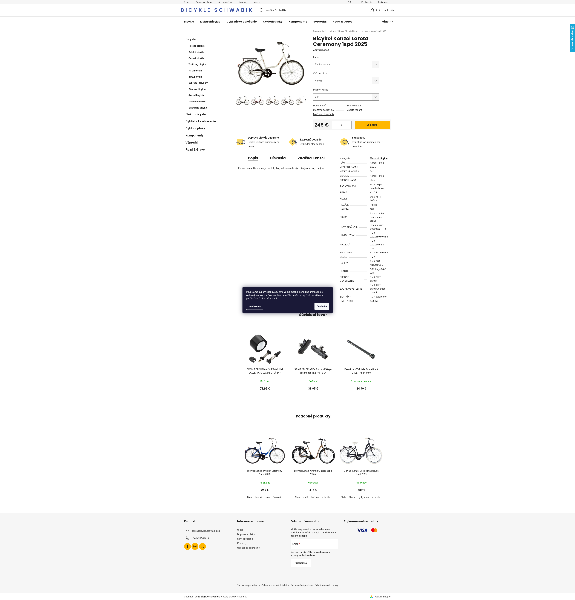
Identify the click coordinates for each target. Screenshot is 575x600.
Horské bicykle (197, 45)
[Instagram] (195, 546)
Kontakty (243, 2)
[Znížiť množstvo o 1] (334, 125)
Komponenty (195, 135)
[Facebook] (187, 546)
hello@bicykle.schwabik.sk (206, 530)
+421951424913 (200, 537)
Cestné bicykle (196, 58)
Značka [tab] (311, 158)
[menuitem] (189, 22)
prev (237, 363)
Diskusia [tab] (278, 158)
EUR (350, 2)
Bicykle (191, 39)
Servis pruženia (225, 2)
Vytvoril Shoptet (382, 596)
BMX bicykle (195, 76)
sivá (267, 497)
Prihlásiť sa (301, 563)
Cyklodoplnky (195, 128)
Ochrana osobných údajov (275, 585)
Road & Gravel (195, 149)
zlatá (305, 497)
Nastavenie (255, 306)
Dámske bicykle (197, 89)
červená (277, 497)
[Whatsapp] (202, 546)
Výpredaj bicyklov (198, 83)
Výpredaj (192, 142)
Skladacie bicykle (198, 107)
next (388, 363)
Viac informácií (269, 298)
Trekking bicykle (197, 64)
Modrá (258, 497)
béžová (315, 497)
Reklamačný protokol (302, 585)
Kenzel (325, 49)
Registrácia (383, 2)
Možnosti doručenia (323, 114)
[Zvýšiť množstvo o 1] (349, 125)
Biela (249, 497)
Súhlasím (322, 306)
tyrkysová (364, 497)
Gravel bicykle (196, 95)
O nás (186, 2)
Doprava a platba (204, 2)
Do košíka (372, 124)
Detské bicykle (196, 52)
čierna (352, 497)
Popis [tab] (253, 158)
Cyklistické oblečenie (201, 121)
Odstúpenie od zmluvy (326, 585)
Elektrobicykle (196, 114)
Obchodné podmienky (248, 547)
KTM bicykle (195, 70)
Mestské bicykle (197, 101)
